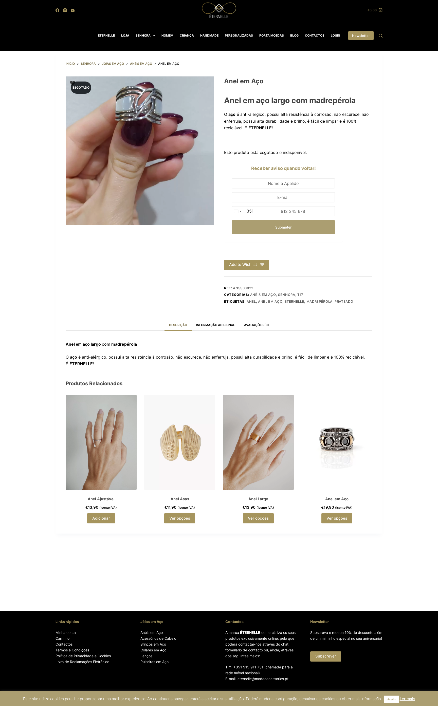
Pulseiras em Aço (154, 662)
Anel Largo (258, 498)
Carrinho (62, 638)
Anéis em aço (263, 295)
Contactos (64, 644)
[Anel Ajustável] (101, 442)
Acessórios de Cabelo (158, 638)
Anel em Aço (270, 301)
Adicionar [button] (101, 518)
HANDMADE (209, 35)
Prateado (344, 301)
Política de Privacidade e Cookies (83, 656)
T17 (300, 295)
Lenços (146, 656)
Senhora (286, 295)
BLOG (294, 35)
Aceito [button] (391, 699)
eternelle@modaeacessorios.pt (263, 679)
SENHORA (143, 35)
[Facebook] (57, 10)
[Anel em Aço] (336, 442)
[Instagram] (65, 10)
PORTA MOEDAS (271, 35)
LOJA (125, 35)
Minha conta (66, 632)
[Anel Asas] (179, 442)
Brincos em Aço (153, 644)
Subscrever (325, 656)
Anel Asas (180, 498)
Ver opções (179, 518)
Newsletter (361, 36)
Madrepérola (319, 301)
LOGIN (335, 35)
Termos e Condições (72, 650)
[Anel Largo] (258, 442)
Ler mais (407, 698)
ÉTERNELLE (106, 35)
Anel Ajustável (101, 498)
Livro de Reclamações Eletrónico (82, 662)
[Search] (380, 36)
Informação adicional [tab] (215, 325)
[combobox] (242, 211)
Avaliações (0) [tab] (256, 325)
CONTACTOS (314, 35)
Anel (251, 301)
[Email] (73, 10)
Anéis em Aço (151, 632)
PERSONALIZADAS (239, 35)
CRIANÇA (187, 35)
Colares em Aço (153, 650)
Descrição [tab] (178, 325)
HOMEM (167, 35)
